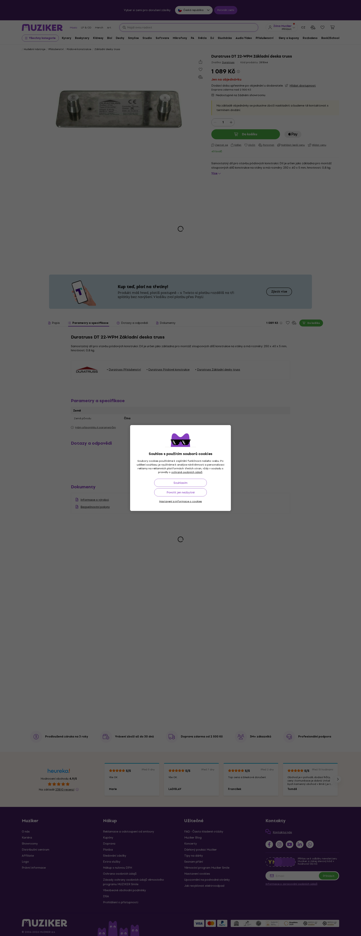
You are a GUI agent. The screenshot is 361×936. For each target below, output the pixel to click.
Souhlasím (180, 482)
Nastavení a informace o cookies (180, 501)
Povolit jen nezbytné (181, 492)
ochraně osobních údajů (186, 472)
